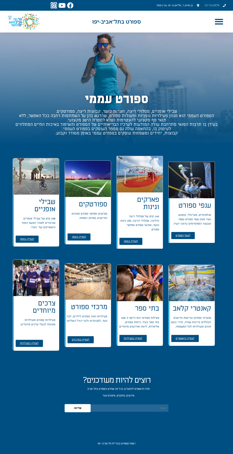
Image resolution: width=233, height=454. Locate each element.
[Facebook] (70, 5)
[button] (219, 21)
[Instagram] (54, 5)
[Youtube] (62, 5)
